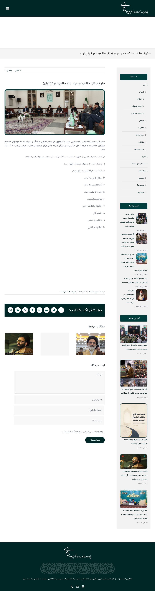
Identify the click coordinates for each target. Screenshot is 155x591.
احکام (139, 99)
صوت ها (72, 291)
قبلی (17, 70)
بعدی (9, 70)
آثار (144, 85)
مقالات (141, 142)
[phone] (72, 586)
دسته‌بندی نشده (139, 163)
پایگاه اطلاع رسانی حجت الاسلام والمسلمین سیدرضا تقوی (68, 579)
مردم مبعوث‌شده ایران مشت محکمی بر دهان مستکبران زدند (54, 344)
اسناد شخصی (136, 113)
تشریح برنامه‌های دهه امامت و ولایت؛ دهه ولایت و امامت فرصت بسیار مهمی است (134, 514)
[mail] (77, 586)
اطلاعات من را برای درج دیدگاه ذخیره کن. (81, 432)
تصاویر (141, 178)
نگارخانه (63, 291)
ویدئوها (141, 192)
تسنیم (25, 579)
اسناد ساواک (137, 106)
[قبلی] (7, 344)
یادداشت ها (139, 149)
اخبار (144, 156)
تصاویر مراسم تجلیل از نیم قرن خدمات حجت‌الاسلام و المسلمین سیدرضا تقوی (90, 344)
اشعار (141, 120)
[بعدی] (102, 344)
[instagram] (83, 586)
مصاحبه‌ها (140, 135)
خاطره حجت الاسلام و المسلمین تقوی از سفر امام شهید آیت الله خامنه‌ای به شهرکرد (19, 344)
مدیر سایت (94, 291)
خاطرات (141, 127)
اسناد (141, 92)
